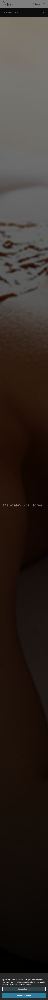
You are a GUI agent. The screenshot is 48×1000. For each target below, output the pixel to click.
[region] (24, 986)
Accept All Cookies (24, 996)
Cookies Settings (24, 989)
